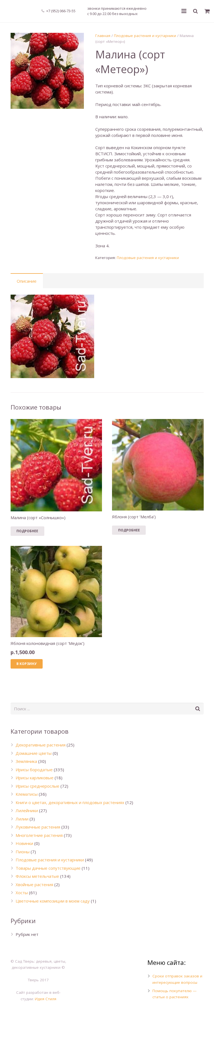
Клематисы (27, 794)
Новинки (24, 843)
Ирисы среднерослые (37, 786)
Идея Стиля (45, 998)
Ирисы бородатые (34, 769)
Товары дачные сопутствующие (48, 868)
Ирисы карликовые (35, 777)
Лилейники (27, 810)
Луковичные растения (38, 827)
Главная (102, 35)
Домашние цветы (34, 753)
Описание (27, 281)
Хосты (22, 892)
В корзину (26, 663)
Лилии (22, 819)
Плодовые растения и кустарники (145, 35)
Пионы (23, 851)
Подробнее (27, 531)
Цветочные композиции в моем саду (53, 901)
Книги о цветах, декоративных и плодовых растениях (70, 802)
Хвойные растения (34, 884)
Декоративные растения (40, 745)
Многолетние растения (39, 835)
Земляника (26, 761)
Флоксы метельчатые (37, 876)
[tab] (27, 280)
